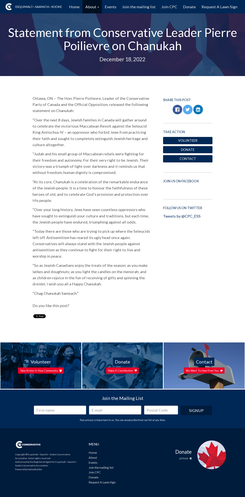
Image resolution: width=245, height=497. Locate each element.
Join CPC (169, 6)
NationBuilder (35, 469)
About (93, 457)
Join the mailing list (139, 6)
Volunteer (187, 140)
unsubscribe (131, 420)
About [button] (91, 6)
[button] (177, 109)
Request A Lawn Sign (219, 6)
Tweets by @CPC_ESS (182, 216)
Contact (188, 159)
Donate (189, 6)
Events (110, 6)
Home (74, 6)
